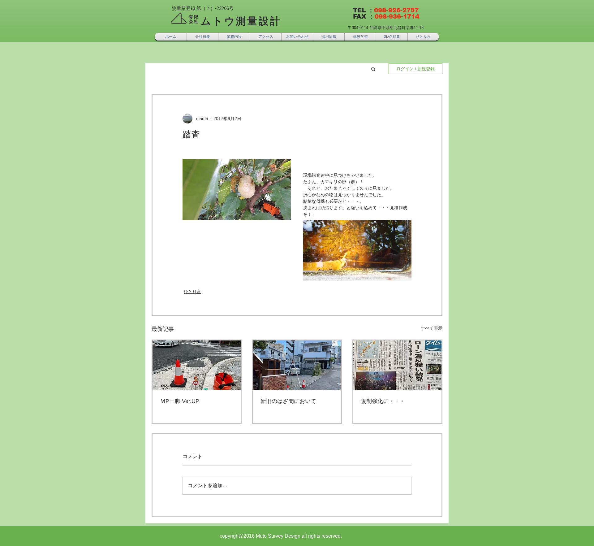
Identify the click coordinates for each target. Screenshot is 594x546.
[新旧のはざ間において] (297, 365)
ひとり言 (192, 291)
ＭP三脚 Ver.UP (179, 401)
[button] (373, 68)
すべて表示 (431, 328)
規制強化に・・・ (383, 401)
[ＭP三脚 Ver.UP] (197, 365)
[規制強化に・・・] (397, 365)
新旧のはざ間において (288, 401)
